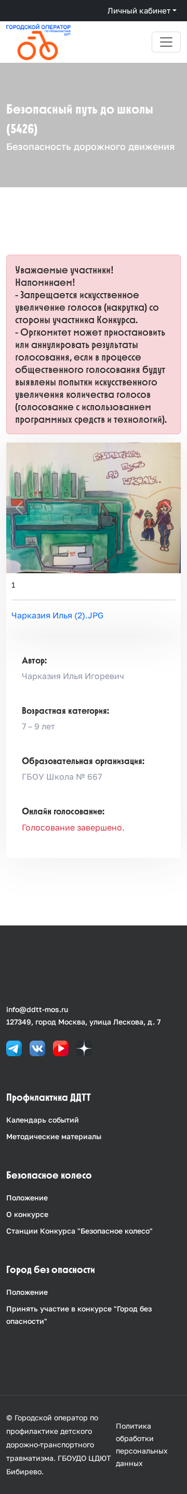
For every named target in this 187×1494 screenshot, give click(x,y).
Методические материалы (53, 1136)
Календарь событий (42, 1119)
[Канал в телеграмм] (14, 1047)
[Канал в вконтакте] (37, 1047)
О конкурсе (27, 1214)
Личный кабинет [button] (139, 10)
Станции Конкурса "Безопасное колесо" (79, 1230)
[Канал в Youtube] (61, 1047)
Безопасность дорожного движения (90, 146)
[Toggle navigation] (166, 42)
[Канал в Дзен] (84, 1047)
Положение (27, 1197)
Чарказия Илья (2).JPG (57, 615)
